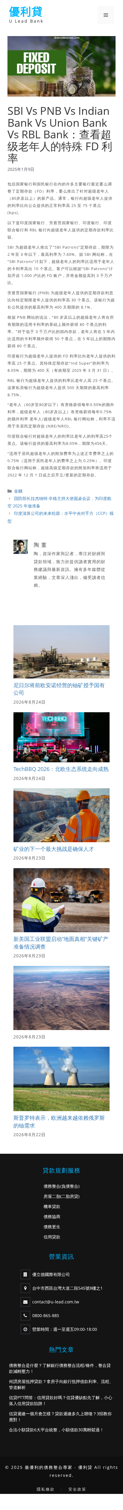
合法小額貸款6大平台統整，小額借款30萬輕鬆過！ (56, 1429)
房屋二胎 (52, 1196)
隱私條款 (46, 1489)
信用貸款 (52, 1237)
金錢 (18, 491)
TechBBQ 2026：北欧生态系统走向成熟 (61, 768)
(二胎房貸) (69, 1196)
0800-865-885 (45, 1315)
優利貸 (26, 11)
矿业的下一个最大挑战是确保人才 (53, 848)
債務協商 (52, 1216)
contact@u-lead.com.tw (55, 1302)
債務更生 (52, 1226)
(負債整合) (69, 1186)
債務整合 (52, 1186)
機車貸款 (52, 1206)
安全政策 (77, 1489)
